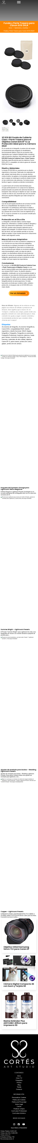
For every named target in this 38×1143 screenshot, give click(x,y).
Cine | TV (19, 1078)
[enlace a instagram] (14, 1124)
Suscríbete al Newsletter (19, 1128)
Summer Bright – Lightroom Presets (15, 629)
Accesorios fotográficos (26, 327)
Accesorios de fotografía (10, 327)
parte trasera (15, 341)
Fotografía (13, 333)
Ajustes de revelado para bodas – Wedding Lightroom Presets (18, 770)
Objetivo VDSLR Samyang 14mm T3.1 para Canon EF (16, 948)
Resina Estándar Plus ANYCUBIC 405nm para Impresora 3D (15, 1023)
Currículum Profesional (19, 1111)
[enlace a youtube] (23, 1124)
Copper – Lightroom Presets (12, 911)
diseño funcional (15, 331)
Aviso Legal (19, 1104)
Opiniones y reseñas (21, 28)
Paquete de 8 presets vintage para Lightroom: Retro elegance (15, 488)
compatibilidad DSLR (17, 329)
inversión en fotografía (18, 337)
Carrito (19, 1106)
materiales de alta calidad (16, 339)
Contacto (19, 1089)
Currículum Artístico (19, 1113)
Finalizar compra (19, 1109)
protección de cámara (14, 343)
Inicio (10, 28)
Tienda (19, 1087)
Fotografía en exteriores (25, 333)
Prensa (19, 1082)
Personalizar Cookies (19, 1097)
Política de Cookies (19, 1100)
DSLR (24, 331)
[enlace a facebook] (18, 1124)
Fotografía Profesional (9, 335)
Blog (19, 1085)
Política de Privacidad (19, 1102)
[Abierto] (19, 2)
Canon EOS (6, 329)
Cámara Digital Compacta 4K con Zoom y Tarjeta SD (19, 985)
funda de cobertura (23, 335)
